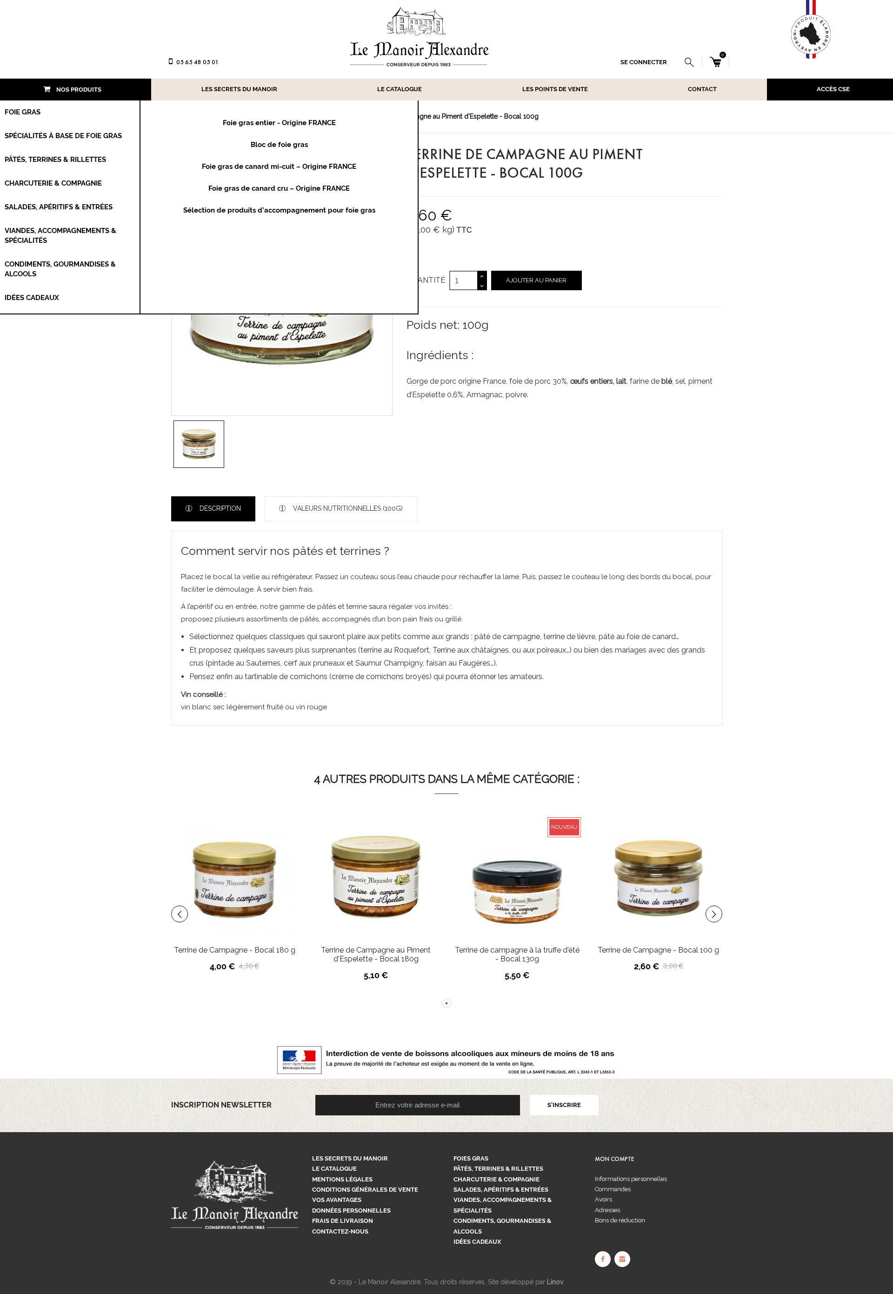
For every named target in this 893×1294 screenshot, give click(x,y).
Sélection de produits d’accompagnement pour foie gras (279, 210)
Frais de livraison (342, 1220)
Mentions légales (342, 1179)
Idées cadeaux (477, 1241)
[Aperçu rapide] (264, 894)
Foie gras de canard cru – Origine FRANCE (279, 188)
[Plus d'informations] (284, 894)
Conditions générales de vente (365, 1189)
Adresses (607, 1210)
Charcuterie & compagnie (496, 1179)
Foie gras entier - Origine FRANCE (279, 123)
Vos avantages (336, 1199)
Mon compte (614, 1159)
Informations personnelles (631, 1178)
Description (219, 508)
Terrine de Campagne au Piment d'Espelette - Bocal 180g (238, 954)
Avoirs (603, 1199)
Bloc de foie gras (279, 144)
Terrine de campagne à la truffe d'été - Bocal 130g (379, 954)
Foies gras (470, 1158)
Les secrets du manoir (239, 89)
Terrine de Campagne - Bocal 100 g (520, 950)
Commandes (613, 1189)
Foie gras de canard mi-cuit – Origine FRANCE (279, 166)
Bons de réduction (620, 1220)
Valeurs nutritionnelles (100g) (347, 508)
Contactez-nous (340, 1231)
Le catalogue (399, 89)
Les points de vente (555, 89)
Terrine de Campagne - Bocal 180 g (662, 950)
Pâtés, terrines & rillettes (498, 1168)
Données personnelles (351, 1210)
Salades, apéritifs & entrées (500, 1189)
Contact (702, 89)
